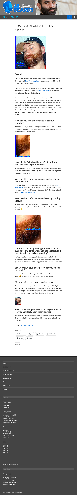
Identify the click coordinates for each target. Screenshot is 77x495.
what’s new (6, 385)
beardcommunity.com (27, 192)
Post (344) (6, 405)
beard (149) (6, 430)
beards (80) (6, 417)
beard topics (7, 378)
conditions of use (44, 90)
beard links (7, 367)
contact (6, 389)
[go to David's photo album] (30, 52)
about (5, 363)
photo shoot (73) (8, 433)
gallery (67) (6, 437)
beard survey (7, 374)
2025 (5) (5, 447)
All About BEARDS (10, 17)
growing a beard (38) (9, 422)
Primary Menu (74, 17)
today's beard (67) (8, 418)
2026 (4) (5, 445)
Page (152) (6, 407)
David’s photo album (26, 325)
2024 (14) (6, 449)
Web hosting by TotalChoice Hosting (12, 492)
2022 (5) (5, 452)
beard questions (8, 370)
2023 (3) (5, 450)
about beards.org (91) (9, 415)
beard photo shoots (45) (10, 420)
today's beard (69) (8, 435)
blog (4, 382)
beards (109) (7, 432)
